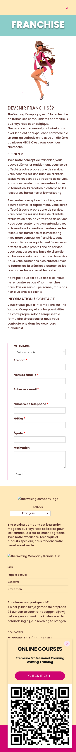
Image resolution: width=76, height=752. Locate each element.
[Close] (67, 644)
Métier (19, 418)
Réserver (13, 582)
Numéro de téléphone (31, 404)
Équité (19, 433)
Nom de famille (26, 375)
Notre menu (15, 589)
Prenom (20, 360)
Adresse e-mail (26, 389)
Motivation (22, 448)
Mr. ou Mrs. (22, 346)
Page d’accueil (17, 575)
